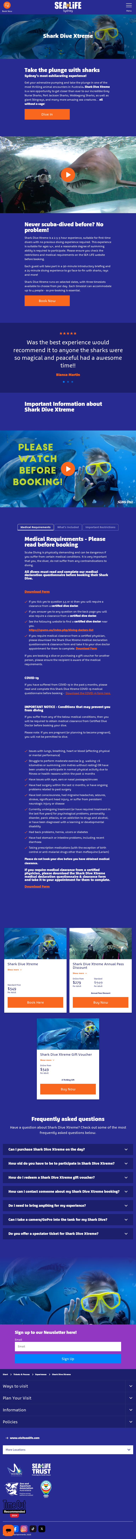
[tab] (36, 527)
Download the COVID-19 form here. (88, 693)
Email (18, 1339)
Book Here (35, 1002)
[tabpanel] (68, 720)
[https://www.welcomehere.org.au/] (46, 1489)
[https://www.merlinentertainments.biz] (15, 1470)
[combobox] (68, 1449)
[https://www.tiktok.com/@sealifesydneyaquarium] (32, 1528)
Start (5, 1374)
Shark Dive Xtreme (61, 1374)
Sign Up (68, 1358)
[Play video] (68, 174)
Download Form (37, 592)
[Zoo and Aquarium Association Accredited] (19, 1489)
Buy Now (100, 1002)
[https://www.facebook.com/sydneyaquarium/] (15, 1528)
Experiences (41, 1374)
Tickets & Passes (21, 1374)
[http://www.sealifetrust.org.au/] (41, 1470)
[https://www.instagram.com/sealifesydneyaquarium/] (24, 1528)
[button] (64, 382)
